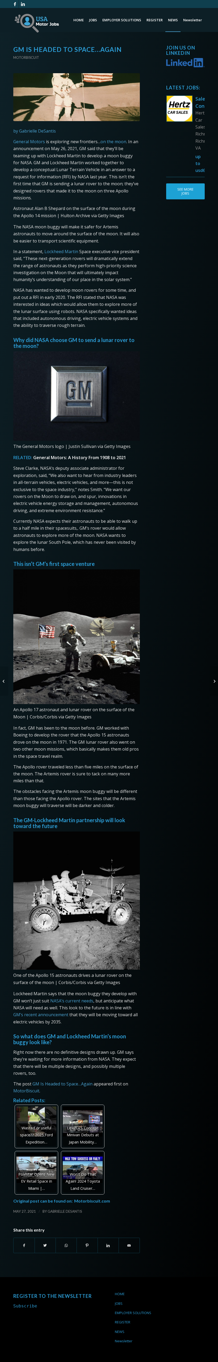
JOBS (119, 1303)
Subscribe (25, 1305)
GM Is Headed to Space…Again (62, 1084)
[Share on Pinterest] (87, 1245)
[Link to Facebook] (15, 4)
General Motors (29, 142)
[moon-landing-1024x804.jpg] (76, 97)
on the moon (113, 142)
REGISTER (122, 1322)
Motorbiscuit (26, 57)
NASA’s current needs (71, 1001)
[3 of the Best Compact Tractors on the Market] (4, 681)
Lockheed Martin (61, 251)
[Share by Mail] (129, 1245)
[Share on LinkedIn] (108, 1245)
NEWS (119, 1331)
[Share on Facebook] (24, 1245)
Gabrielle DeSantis (65, 1211)
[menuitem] (78, 20)
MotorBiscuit (26, 1091)
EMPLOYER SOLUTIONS (133, 1312)
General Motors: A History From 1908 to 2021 (79, 457)
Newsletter (123, 1341)
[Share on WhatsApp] (66, 1245)
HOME (120, 1293)
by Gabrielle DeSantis (34, 131)
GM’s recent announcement (40, 1015)
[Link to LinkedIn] (23, 4)
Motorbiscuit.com (92, 1200)
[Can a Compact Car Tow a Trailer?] (214, 681)
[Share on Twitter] (45, 1245)
